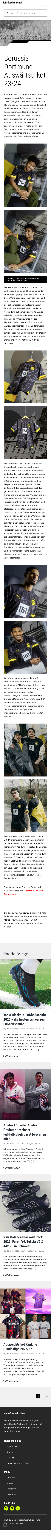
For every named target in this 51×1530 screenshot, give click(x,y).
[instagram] (6, 1508)
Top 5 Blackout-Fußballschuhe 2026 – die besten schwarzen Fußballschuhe (25, 1019)
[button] (5, 1525)
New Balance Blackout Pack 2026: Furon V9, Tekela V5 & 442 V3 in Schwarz (23, 1241)
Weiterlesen (12, 1056)
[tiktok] (18, 1508)
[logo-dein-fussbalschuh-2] (12, 3)
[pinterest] (12, 1508)
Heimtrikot (9, 322)
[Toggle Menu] (45, 4)
